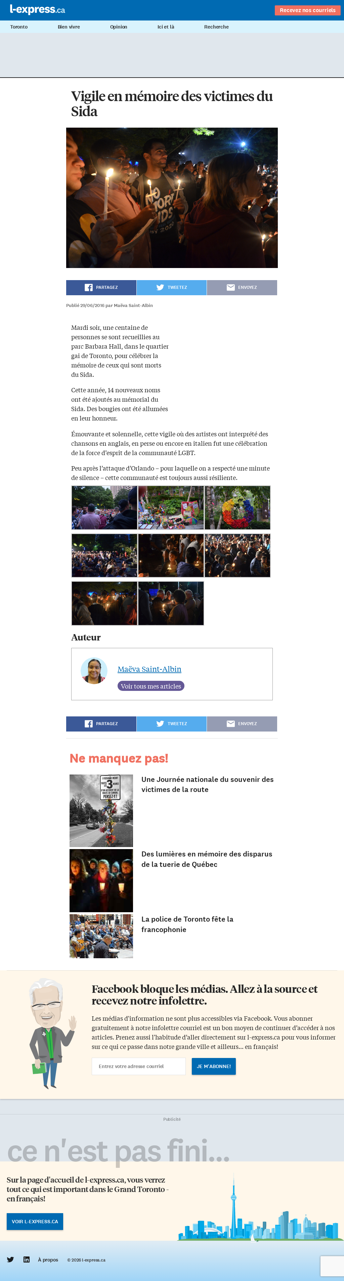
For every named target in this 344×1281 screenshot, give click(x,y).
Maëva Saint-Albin (149, 668)
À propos (48, 1259)
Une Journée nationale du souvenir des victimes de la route (207, 785)
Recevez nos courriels (308, 10)
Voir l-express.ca (35, 1221)
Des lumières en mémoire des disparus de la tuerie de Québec (206, 859)
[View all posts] (151, 686)
